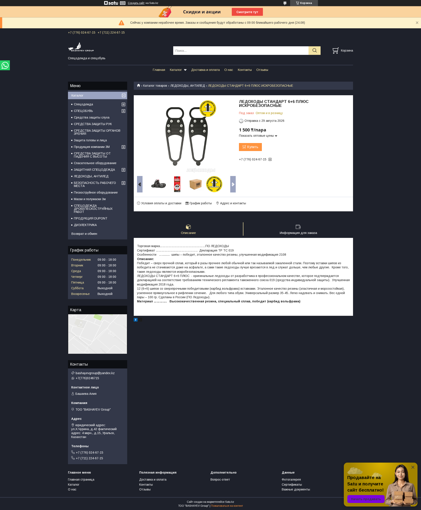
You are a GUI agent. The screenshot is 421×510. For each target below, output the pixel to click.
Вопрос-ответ (220, 479)
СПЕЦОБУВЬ (83, 111)
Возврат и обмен (84, 233)
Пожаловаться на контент (227, 505)
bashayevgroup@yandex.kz (95, 373)
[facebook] (135, 320)
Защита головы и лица (90, 140)
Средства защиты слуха (91, 117)
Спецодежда (83, 104)
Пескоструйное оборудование (96, 192)
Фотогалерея (291, 479)
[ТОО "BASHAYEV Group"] (118, 46)
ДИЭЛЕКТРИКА (85, 225)
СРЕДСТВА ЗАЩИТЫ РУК (93, 124)
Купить (252, 147)
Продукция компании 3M (92, 147)
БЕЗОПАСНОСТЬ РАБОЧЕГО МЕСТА (95, 184)
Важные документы (296, 489)
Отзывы (262, 70)
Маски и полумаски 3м (90, 199)
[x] (140, 320)
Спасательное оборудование (95, 163)
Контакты (245, 70)
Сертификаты (292, 484)
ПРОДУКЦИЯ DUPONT (90, 218)
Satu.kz (229, 501)
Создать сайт (136, 3)
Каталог (176, 70)
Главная (159, 70)
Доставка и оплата (205, 70)
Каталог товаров (155, 85)
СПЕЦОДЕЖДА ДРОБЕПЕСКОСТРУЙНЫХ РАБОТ (93, 209)
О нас (228, 70)
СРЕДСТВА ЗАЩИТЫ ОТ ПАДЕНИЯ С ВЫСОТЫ (92, 155)
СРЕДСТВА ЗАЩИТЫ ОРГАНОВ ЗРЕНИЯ (97, 132)
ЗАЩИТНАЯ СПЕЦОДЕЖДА (94, 169)
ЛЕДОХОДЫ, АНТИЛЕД (187, 85)
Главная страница (81, 479)
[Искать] (315, 50)
